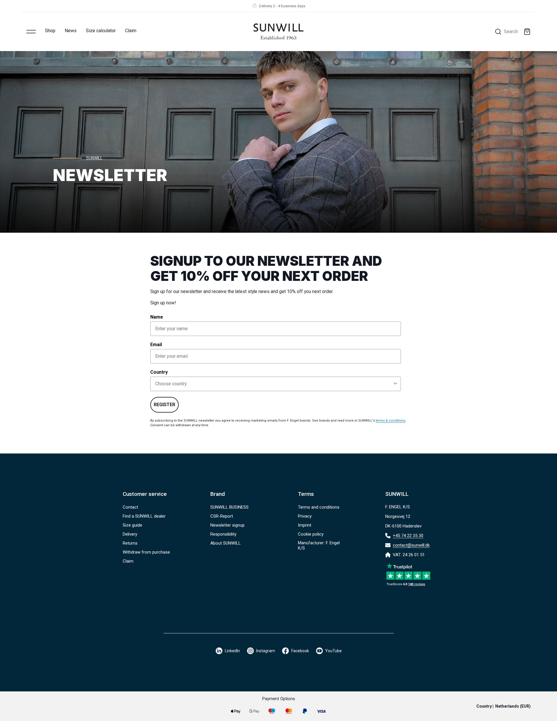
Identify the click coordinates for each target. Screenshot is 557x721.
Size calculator (101, 30)
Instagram (265, 650)
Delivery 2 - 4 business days (282, 6)
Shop (50, 30)
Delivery (130, 534)
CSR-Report (221, 516)
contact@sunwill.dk (411, 545)
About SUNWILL (225, 543)
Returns (130, 543)
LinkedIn (232, 650)
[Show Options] (395, 384)
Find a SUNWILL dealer (144, 516)
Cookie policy (310, 534)
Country (159, 372)
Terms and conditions (318, 507)
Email (156, 344)
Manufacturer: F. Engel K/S (319, 545)
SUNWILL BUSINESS (229, 507)
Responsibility (223, 534)
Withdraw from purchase (146, 552)
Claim (130, 30)
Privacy (305, 516)
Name (156, 317)
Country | (503, 706)
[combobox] (274, 384)
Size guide (132, 525)
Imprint (304, 525)
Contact (130, 507)
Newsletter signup (227, 525)
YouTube (333, 650)
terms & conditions (390, 420)
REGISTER (164, 404)
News (71, 30)
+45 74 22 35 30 (408, 535)
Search (511, 31)
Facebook (300, 650)
